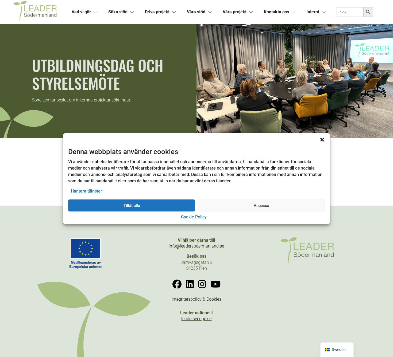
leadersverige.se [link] (196, 318)
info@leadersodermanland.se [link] (196, 246)
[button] (322, 139)
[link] (39, 12)
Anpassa (261, 205)
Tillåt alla (132, 205)
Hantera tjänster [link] (86, 191)
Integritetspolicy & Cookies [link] (196, 299)
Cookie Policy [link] (194, 216)
